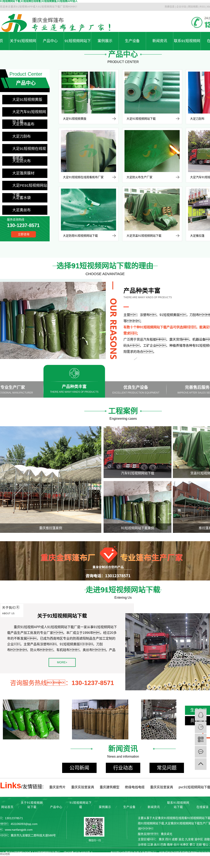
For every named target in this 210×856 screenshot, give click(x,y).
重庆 (161, 839)
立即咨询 (23, 234)
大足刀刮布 (21, 136)
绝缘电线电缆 (135, 787)
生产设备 (132, 41)
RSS (202, 6)
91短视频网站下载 (78, 44)
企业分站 (181, 6)
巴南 (163, 844)
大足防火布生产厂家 (139, 177)
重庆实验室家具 (82, 787)
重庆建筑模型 (109, 787)
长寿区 (184, 844)
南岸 (170, 844)
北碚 (199, 844)
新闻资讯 (159, 41)
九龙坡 (189, 839)
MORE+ (62, 662)
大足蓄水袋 (21, 198)
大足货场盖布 (23, 124)
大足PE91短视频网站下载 (29, 186)
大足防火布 (21, 161)
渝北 (181, 839)
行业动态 (123, 768)
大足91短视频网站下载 (141, 118)
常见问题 (167, 768)
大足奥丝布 (21, 210)
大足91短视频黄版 (27, 100)
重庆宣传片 (57, 787)
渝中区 (198, 839)
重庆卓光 (166, 834)
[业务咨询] (201, 715)
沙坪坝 (142, 844)
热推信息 (170, 6)
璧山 (205, 844)
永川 (157, 844)
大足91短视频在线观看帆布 (29, 150)
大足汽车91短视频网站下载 (29, 113)
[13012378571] (201, 727)
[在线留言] (201, 752)
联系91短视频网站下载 (187, 44)
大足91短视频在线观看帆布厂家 (83, 177)
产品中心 (50, 41)
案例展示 (105, 41)
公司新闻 (79, 768)
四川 (168, 839)
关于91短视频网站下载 (23, 44)
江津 (150, 844)
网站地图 (193, 6)
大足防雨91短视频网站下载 (80, 235)
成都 (175, 839)
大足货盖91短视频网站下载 (144, 235)
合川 (176, 844)
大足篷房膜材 (23, 173)
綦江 (192, 844)
